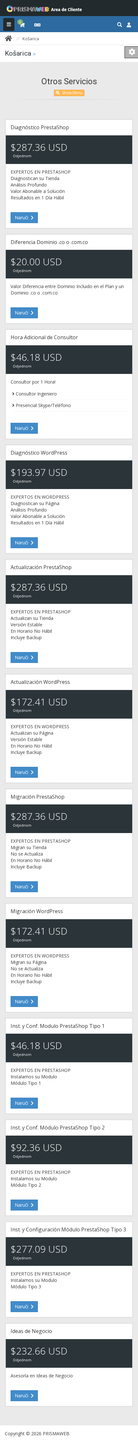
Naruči (22, 217)
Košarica (30, 38)
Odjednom (22, 156)
